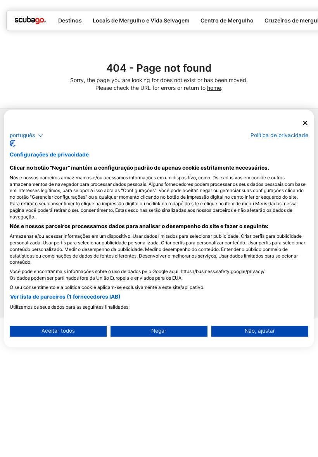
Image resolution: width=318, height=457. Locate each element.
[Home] (30, 20)
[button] (26, 135)
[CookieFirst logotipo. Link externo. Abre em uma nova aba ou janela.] (13, 143)
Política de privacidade (279, 135)
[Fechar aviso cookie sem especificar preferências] (305, 123)
